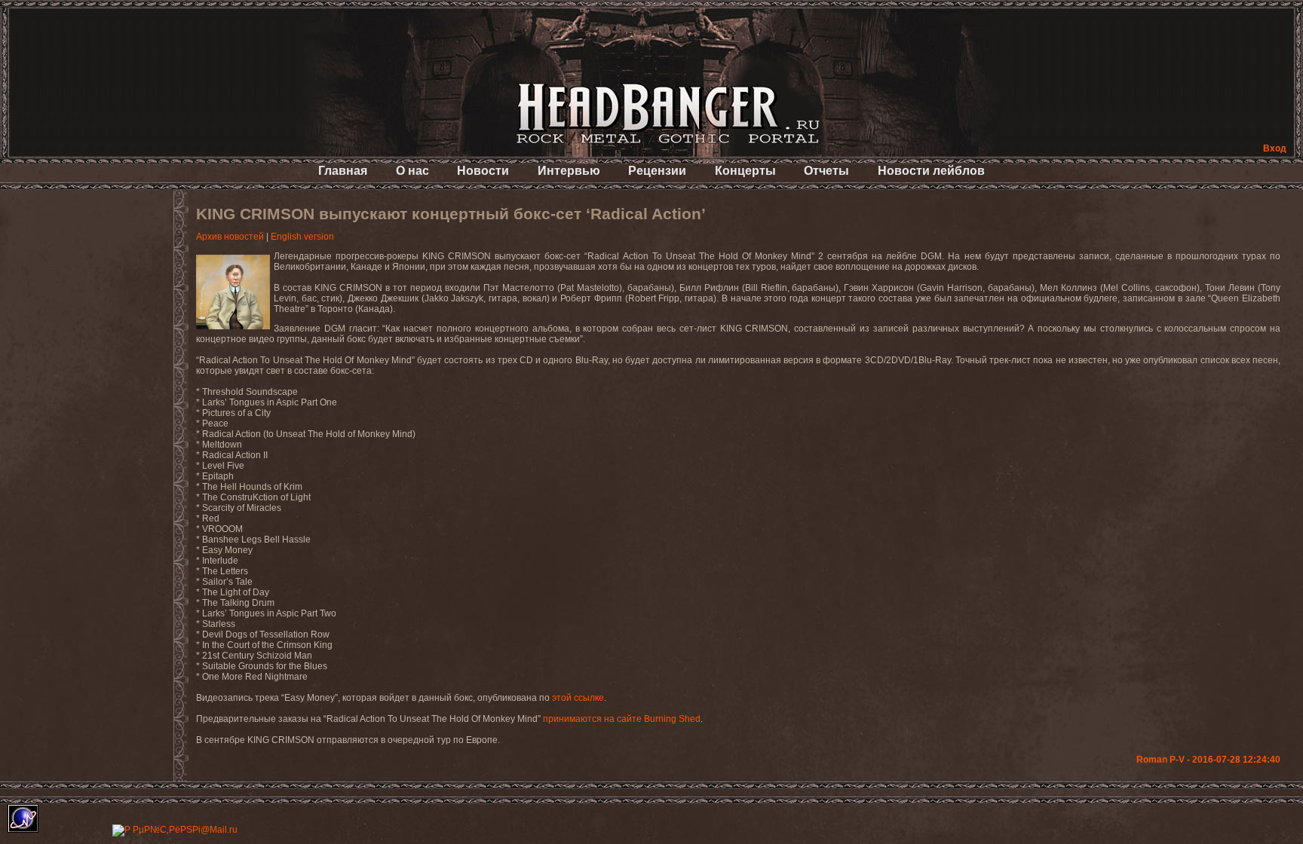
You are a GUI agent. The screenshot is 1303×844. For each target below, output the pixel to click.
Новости (483, 170)
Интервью (569, 170)
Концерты (745, 170)
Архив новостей (230, 236)
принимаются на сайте (622, 719)
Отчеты (826, 170)
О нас (412, 170)
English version (302, 236)
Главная (342, 170)
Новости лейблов (931, 170)
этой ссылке (578, 698)
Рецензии (657, 170)
